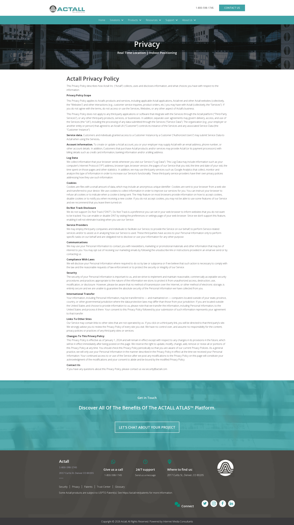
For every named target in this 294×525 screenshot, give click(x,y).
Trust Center (104, 486)
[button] (205, 8)
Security (63, 486)
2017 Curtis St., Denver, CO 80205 (185, 475)
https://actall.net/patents (136, 492)
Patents (88, 486)
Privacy (76, 486)
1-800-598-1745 (113, 475)
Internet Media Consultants (178, 521)
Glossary (120, 486)
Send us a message (145, 475)
